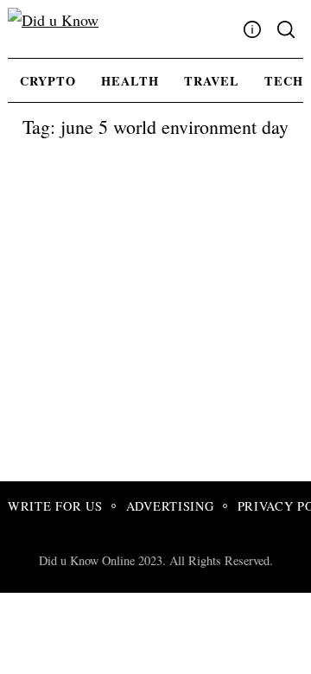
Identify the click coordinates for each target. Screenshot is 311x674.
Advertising (170, 506)
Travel (211, 81)
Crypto (48, 81)
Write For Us (55, 506)
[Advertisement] (155, 317)
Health (130, 81)
